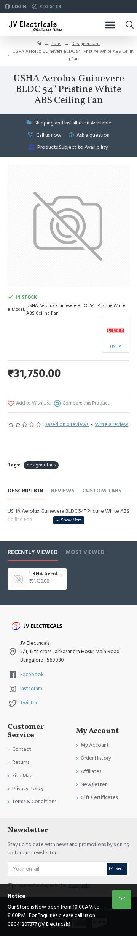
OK (122, 899)
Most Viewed (85, 552)
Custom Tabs (101, 491)
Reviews (63, 491)
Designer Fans (86, 43)
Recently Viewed (33, 552)
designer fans (41, 465)
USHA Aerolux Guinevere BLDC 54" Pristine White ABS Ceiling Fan (46, 574)
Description (25, 491)
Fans (56, 43)
